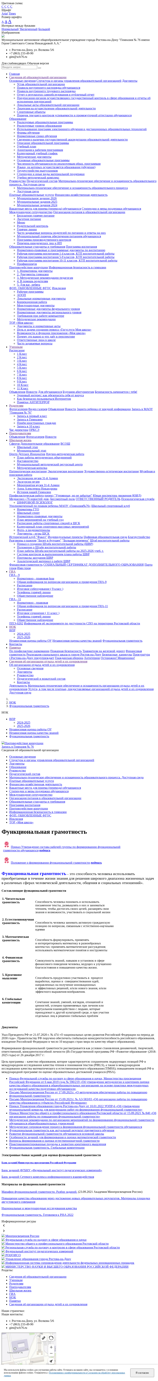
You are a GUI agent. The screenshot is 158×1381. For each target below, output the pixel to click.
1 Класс (22, 353)
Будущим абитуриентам (78, 391)
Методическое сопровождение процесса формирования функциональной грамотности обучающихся (75, 1126)
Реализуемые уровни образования (39, 125)
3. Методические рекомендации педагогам (45, 277)
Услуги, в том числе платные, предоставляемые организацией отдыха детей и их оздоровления (91, 689)
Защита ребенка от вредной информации (104, 409)
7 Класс (22, 374)
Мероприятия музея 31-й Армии (38, 485)
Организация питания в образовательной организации (89, 212)
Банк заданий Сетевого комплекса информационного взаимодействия (48, 1176)
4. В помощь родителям (32, 281)
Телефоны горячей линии (34, 592)
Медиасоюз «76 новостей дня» (29, 499)
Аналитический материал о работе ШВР (43, 561)
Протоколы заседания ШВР (35, 557)
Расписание (17, 350)
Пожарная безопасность (66, 651)
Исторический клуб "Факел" (28, 537)
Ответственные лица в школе (36, 340)
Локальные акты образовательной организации (48, 105)
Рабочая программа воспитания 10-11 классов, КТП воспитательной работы (67, 260)
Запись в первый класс (32, 416)
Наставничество (27, 461)
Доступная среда (28, 191)
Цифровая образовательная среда (105, 537)
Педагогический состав (42, 181)
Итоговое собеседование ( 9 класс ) (40, 588)
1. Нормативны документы (35, 270)
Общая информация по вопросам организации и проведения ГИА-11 (62, 606)
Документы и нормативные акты (39, 326)
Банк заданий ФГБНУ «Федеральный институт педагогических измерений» (52, 1170)
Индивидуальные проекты (65, 537)
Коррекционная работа (32, 302)
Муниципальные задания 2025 (37, 201)
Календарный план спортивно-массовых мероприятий (53, 526)
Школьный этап (27, 447)
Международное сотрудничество (30, 212)
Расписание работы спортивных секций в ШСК (48, 523)
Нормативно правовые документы (39, 516)
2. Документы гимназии (33, 274)
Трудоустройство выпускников (37, 170)
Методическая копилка (32, 467)
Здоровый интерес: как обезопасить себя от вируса (50, 395)
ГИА (12, 571)
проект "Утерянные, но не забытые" (68, 495)
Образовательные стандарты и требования (37, 246)
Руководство (17, 181)
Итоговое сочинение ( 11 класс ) (38, 613)
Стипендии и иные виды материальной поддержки (51, 174)
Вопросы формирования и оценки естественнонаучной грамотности (54, 1140)
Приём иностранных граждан (36, 423)
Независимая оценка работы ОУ (30, 640)
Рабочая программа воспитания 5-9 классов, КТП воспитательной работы (65, 257)
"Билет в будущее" (49, 540)
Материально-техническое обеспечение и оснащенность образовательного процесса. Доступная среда (76, 777)
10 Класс (23, 385)
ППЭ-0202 (16, 623)
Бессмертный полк (62, 499)
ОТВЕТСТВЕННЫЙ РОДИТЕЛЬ (98, 499)
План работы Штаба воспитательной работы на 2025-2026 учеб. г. (60, 550)
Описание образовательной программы (43, 143)
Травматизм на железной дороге (103, 651)
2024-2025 (23, 633)
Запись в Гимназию (30, 419)
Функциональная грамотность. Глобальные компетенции (47, 1147)
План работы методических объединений (44, 457)
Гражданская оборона (69, 658)
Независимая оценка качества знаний (77, 640)
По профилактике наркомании (29, 651)
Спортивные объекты (31, 111)
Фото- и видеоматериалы (33, 530)
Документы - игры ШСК (33, 533)
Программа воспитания (81, 246)
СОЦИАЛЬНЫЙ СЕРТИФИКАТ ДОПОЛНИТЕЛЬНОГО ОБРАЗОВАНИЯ (93, 564)
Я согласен (142, 1372)
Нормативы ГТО (28, 509)
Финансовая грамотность (26, 564)
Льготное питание (29, 219)
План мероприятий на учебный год (40, 519)
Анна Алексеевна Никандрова (37, 488)
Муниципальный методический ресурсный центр (50, 464)
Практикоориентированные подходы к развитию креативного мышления (57, 1144)
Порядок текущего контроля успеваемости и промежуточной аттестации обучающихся (74, 115)
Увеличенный (28, 29)
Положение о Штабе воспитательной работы (46, 547)
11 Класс (22, 388)
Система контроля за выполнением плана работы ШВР (53, 554)
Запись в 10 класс (28, 426)
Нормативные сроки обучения (37, 136)
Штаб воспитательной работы (109, 540)
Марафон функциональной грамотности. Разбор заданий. (39, 1191)
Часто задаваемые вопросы (34, 343)
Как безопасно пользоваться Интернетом (44, 398)
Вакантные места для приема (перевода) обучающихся (45, 208)
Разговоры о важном (22, 540)
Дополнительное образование (40, 443)
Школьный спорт (28, 512)
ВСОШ (65, 443)
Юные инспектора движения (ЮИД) (117, 495)
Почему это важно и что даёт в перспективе (46, 336)
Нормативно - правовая (32, 602)
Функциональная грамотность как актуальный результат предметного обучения (61, 1130)
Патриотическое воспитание (28, 471)
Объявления (17, 391)
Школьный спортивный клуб (110, 506)
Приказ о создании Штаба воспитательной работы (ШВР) (55, 544)
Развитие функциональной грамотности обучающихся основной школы (56, 1133)
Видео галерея (37, 409)
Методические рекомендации (36, 319)
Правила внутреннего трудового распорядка (46, 91)
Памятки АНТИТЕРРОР (33, 402)
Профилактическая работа (26, 495)
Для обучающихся (50, 391)
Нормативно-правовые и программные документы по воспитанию (61, 250)
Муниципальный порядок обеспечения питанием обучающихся (59, 236)
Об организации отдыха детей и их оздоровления (42, 664)
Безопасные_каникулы (117, 654)
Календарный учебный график (37, 153)
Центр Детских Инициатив (27, 454)
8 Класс (22, 378)
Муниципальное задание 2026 (37, 198)
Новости (31, 391)
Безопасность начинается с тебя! (116, 391)
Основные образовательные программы (43, 160)
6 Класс (22, 371)
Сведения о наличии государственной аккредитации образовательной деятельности (72, 139)
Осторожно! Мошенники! (118, 658)
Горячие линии (27, 229)
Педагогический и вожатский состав (41, 678)
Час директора (18, 429)
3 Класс (22, 360)
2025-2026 (23, 637)
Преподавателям (20, 433)
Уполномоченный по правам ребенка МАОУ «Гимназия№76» (50, 506)
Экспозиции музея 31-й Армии (37, 478)
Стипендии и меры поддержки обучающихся (111, 208)
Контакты (15, 644)
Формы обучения (28, 132)
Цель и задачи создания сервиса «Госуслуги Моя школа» (54, 329)
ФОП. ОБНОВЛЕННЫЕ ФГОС (30, 288)
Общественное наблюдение (35, 595)
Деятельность (18, 685)
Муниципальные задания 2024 (37, 205)
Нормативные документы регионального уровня (49, 312)
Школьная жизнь (20, 440)
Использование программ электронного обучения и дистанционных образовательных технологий (82, 129)
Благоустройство (139, 537)
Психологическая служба (137, 499)
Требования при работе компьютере (40, 315)
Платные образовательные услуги (31, 194)
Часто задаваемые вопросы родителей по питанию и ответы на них (61, 232)
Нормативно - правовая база (35, 578)
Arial (5, 13)
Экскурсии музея (28, 481)
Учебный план (26, 146)
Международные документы (36, 305)
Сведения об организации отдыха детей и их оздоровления (48, 661)
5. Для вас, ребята (28, 284)
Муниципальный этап (31, 450)
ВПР (12, 630)
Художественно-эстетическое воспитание (111, 471)
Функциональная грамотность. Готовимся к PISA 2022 (37, 1214)
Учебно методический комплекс (38, 177)
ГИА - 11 (15, 599)
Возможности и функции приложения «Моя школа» (51, 333)
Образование (17, 118)
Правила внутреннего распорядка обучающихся (48, 87)
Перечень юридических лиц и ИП (39, 243)
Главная (14, 73)
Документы (129, 80)
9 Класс (22, 381)
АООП (21, 295)
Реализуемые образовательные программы (45, 122)
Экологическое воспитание (65, 471)
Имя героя (24, 568)
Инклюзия (59, 288)
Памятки (15, 647)
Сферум (14, 443)
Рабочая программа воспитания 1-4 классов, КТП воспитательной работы (65, 253)
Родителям (16, 405)
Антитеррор (92, 658)
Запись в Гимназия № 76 (18, 746)
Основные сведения (22, 80)
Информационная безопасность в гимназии (77, 267)
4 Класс (22, 364)
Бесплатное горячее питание (36, 215)
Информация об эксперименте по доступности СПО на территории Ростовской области (82, 623)
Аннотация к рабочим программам (40, 150)
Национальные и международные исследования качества (39, 1208)
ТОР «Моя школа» (21, 322)
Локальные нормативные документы (41, 298)
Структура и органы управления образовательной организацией (78, 80)
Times (12, 13)
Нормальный (10, 29)
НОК (12, 626)
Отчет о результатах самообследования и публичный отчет (55, 94)
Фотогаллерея (18, 409)
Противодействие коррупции (28, 267)
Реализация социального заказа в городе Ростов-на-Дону (63, 654)
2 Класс (22, 357)
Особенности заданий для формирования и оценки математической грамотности (62, 1137)
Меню (21, 222)
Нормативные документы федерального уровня (48, 308)
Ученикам (16, 347)
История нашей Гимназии (34, 492)
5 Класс (22, 367)
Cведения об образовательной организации (37, 77)
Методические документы (34, 156)
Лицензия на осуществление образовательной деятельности (56, 108)
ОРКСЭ (34, 429)
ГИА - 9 (14, 575)
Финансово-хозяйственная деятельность (81, 194)
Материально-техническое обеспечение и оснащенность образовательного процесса (72, 188)
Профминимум (27, 264)
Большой (44, 29)
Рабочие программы (30, 291)
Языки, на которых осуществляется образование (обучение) (56, 167)
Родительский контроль (32, 226)
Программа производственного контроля (44, 239)
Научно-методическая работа (65, 454)
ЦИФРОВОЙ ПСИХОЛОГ (35, 502)
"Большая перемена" (75, 540)
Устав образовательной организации (41, 84)
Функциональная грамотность (122, 640)
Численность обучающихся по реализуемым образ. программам (59, 163)
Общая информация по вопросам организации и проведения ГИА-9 (62, 582)
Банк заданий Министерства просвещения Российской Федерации (39, 1162)
